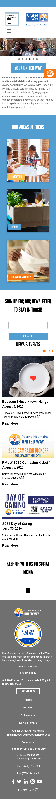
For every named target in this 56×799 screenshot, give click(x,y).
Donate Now (28, 691)
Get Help (28, 707)
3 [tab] (26, 59)
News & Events (28, 723)
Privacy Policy (28, 672)
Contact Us (28, 742)
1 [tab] (19, 59)
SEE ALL (48, 351)
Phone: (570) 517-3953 (28, 766)
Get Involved (28, 715)
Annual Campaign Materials (28, 730)
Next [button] (52, 46)
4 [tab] (30, 59)
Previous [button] (4, 46)
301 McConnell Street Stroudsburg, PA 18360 (28, 756)
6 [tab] (37, 59)
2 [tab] (22, 59)
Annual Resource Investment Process (28, 734)
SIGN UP (28, 336)
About (28, 699)
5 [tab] (33, 59)
